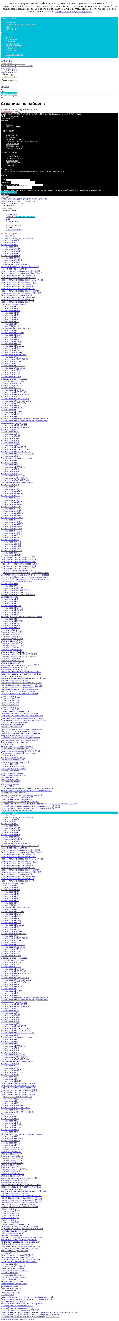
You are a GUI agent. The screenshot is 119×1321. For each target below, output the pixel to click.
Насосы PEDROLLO (15, 158)
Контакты (10, 41)
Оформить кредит (9, 192)
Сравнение (11, 50)
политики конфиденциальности (73, 11)
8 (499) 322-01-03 (9, 70)
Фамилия (5, 182)
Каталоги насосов (14, 55)
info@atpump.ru (8, 72)
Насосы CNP (12, 161)
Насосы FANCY (13, 156)
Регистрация (12, 29)
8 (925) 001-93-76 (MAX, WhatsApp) (17, 66)
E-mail (4, 187)
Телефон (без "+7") (9, 185)
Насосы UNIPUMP (14, 163)
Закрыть (5, 195)
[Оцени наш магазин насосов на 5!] (9, 82)
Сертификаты (12, 44)
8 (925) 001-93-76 (9, 114)
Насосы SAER (12, 165)
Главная (9, 37)
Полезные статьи (14, 127)
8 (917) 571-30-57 (8, 68)
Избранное (11, 48)
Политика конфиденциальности (21, 141)
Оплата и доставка (14, 46)
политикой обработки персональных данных (79, 190)
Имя (3, 180)
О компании (12, 39)
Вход (8, 27)
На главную (6, 112)
